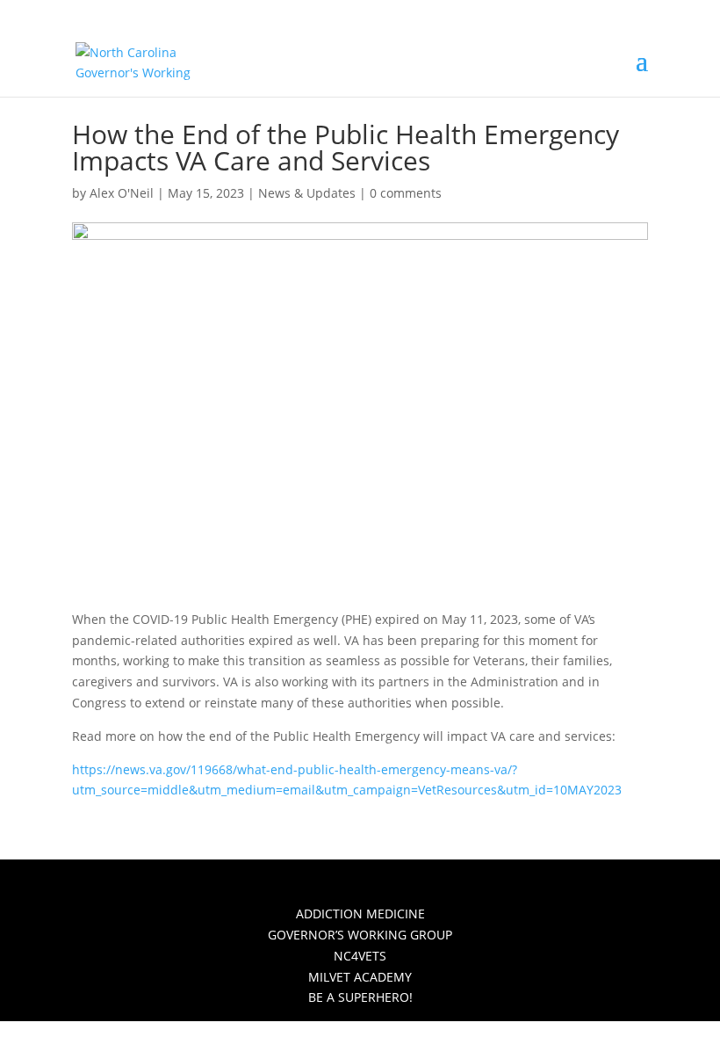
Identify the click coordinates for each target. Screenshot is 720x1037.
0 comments (406, 193)
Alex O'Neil (122, 193)
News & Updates (307, 193)
